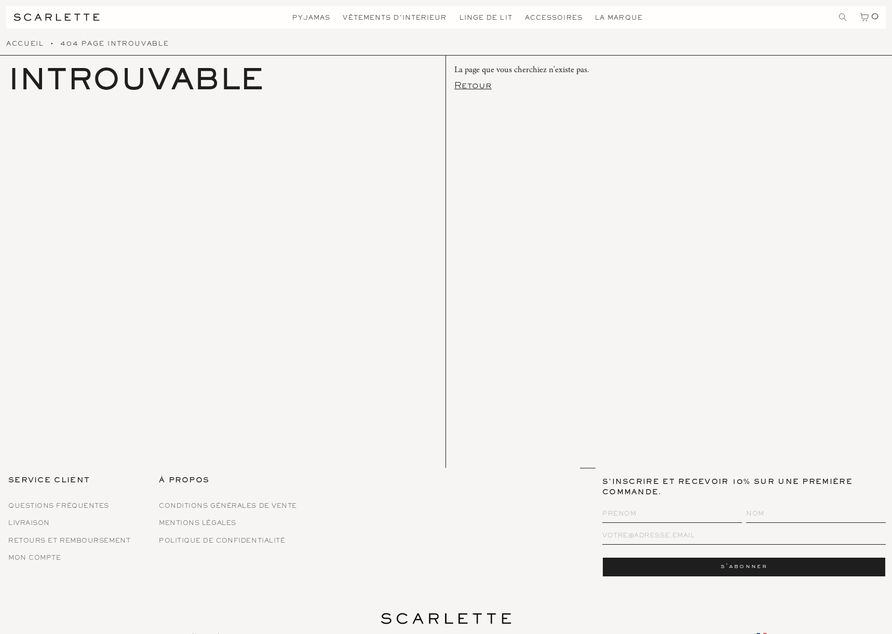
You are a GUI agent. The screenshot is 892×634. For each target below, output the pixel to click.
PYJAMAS (311, 18)
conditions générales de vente (228, 506)
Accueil (25, 44)
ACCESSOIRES (554, 18)
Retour (473, 86)
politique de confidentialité (222, 541)
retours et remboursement (69, 541)
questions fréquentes (58, 506)
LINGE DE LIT (485, 18)
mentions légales (197, 524)
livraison (29, 524)
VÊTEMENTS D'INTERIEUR (395, 18)
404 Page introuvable (114, 44)
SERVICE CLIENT (49, 481)
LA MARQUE (619, 18)
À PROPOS (184, 481)
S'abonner (744, 567)
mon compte (34, 558)
